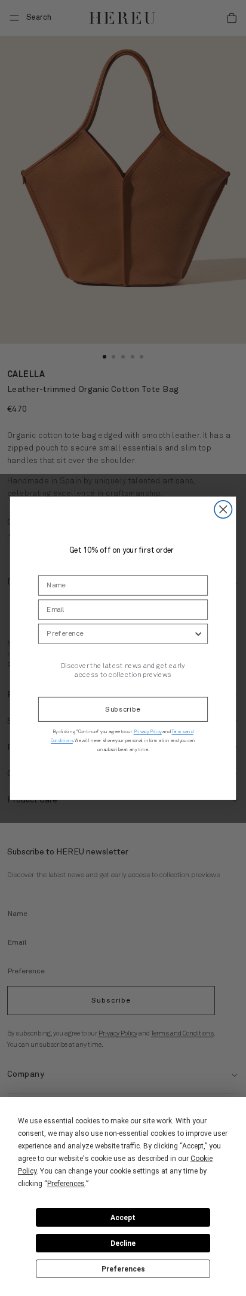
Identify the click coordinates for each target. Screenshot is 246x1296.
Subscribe (123, 709)
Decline (123, 1243)
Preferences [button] (66, 1183)
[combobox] (120, 633)
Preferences (123, 1269)
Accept (123, 1218)
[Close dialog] (223, 508)
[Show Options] (198, 633)
